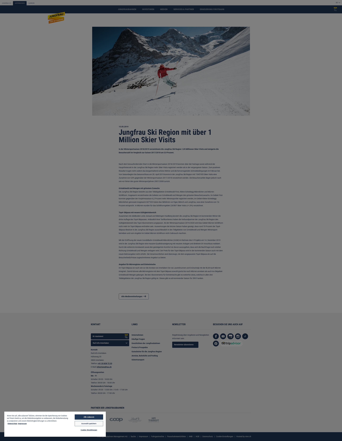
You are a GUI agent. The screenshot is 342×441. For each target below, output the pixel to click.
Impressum (22, 424)
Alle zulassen (89, 417)
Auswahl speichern (88, 424)
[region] (55, 424)
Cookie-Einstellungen (89, 430)
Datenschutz (12, 424)
